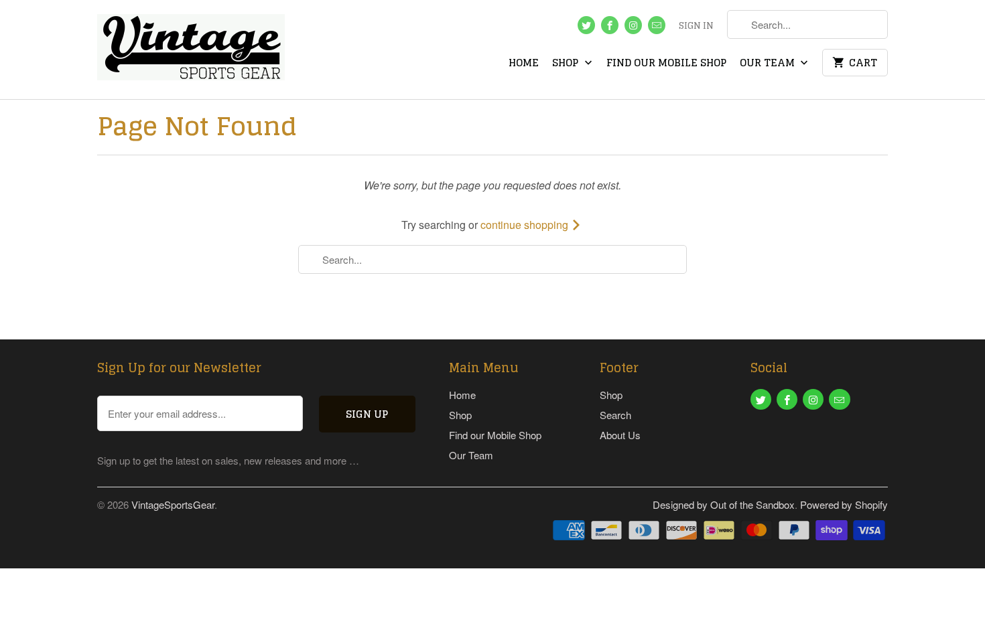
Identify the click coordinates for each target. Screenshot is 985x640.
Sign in (696, 26)
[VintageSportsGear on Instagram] (633, 25)
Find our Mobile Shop (666, 64)
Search (615, 415)
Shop (566, 64)
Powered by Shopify (844, 504)
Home (524, 64)
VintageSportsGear (172, 504)
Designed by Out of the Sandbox (724, 504)
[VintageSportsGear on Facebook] (609, 25)
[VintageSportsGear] (191, 49)
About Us (620, 435)
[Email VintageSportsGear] (656, 25)
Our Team (768, 64)
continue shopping (525, 224)
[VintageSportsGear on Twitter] (586, 25)
